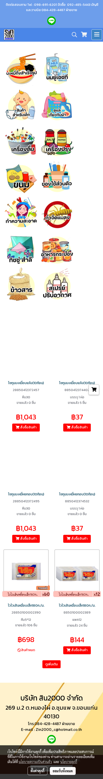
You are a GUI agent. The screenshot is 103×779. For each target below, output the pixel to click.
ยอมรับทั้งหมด (63, 771)
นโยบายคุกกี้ (68, 761)
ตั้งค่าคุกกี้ (37, 771)
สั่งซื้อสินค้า (27, 427)
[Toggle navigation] (97, 34)
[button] (73, 34)
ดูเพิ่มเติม (51, 664)
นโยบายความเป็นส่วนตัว (35, 761)
